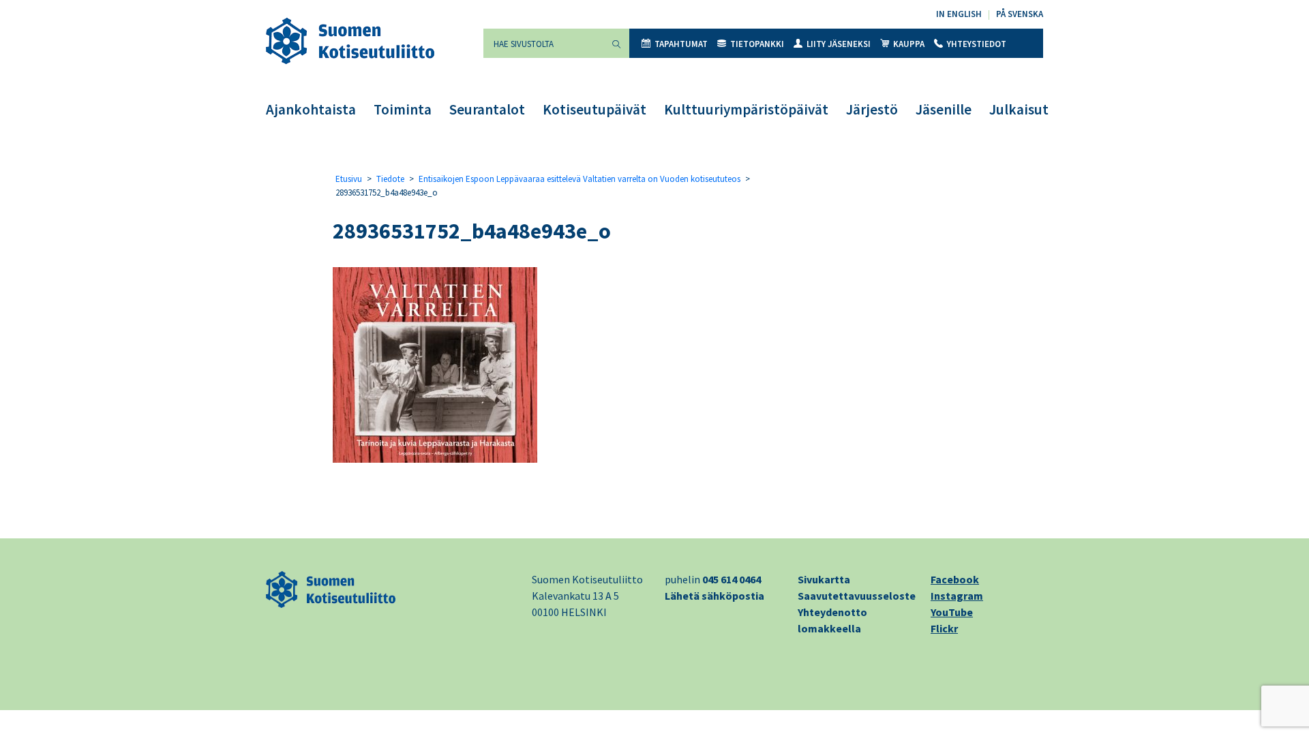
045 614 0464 (731, 579)
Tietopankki (757, 44)
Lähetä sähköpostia (714, 595)
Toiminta (403, 109)
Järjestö (872, 109)
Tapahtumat (681, 44)
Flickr (944, 628)
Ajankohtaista (311, 109)
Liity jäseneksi (839, 44)
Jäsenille (944, 109)
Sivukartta (824, 579)
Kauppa (908, 44)
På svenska (1019, 14)
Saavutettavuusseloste (857, 595)
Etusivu (348, 179)
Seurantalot (487, 109)
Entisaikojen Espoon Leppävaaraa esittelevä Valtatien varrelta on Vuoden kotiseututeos (579, 179)
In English (959, 14)
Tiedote (390, 179)
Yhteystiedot (976, 44)
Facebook (955, 579)
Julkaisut (1019, 109)
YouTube (952, 612)
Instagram (957, 595)
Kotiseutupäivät (594, 109)
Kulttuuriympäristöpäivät (746, 109)
